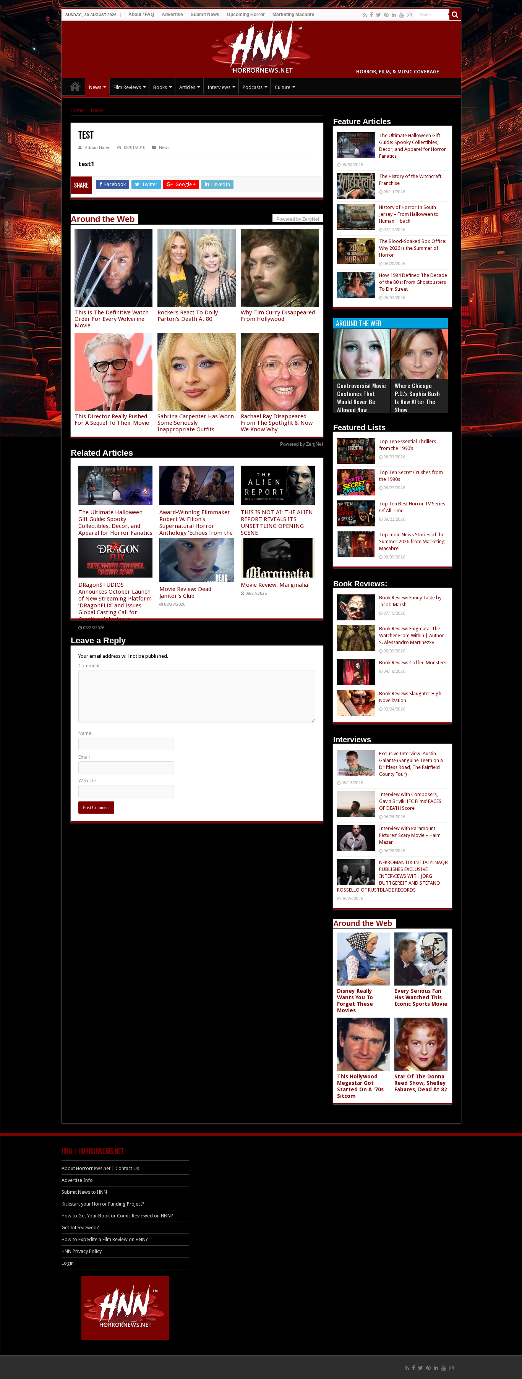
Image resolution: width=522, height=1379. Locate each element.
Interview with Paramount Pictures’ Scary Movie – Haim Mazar (410, 835)
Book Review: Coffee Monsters (412, 662)
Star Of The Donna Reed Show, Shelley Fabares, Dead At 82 (420, 1083)
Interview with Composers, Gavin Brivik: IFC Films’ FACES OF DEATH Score (410, 801)
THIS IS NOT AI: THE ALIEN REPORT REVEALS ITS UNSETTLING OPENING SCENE (277, 522)
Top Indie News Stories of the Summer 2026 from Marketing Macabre (412, 541)
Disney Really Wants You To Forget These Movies (355, 1000)
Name (84, 733)
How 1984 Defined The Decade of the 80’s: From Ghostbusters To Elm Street (413, 282)
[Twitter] (378, 14)
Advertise (172, 14)
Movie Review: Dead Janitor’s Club (185, 592)
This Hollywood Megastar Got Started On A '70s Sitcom (360, 1086)
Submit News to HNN (84, 1192)
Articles (187, 87)
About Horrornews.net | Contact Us (100, 1168)
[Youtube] (402, 14)
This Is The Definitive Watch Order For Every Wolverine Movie (112, 319)
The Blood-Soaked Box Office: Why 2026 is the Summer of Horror (412, 248)
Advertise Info (77, 1180)
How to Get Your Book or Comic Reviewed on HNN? (117, 1216)
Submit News (205, 14)
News (95, 87)
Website (87, 780)
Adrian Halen (97, 147)
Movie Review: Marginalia (274, 584)
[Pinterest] (386, 14)
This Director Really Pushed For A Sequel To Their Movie (112, 419)
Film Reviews (127, 87)
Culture (282, 87)
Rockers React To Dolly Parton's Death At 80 (187, 315)
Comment (89, 665)
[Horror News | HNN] (261, 48)
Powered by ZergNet (301, 444)
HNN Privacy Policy (82, 1251)
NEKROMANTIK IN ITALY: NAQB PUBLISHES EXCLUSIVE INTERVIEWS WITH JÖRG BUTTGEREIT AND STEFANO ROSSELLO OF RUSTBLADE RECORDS (392, 876)
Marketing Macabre (293, 14)
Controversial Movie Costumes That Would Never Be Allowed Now (361, 397)
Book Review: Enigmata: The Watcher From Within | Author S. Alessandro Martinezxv (411, 635)
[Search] (455, 14)
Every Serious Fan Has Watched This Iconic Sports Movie (420, 997)
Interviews (219, 87)
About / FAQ (141, 14)
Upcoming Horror (246, 14)
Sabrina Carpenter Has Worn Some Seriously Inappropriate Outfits (195, 423)
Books (160, 87)
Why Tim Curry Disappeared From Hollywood (278, 315)
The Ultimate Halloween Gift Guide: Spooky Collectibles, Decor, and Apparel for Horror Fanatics (115, 522)
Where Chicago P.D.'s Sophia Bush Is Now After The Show (417, 397)
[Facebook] (371, 14)
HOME (75, 86)
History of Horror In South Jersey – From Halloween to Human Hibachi (409, 214)
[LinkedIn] (394, 14)
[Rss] (365, 14)
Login (68, 1263)
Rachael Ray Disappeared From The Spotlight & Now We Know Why (277, 423)
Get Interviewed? (80, 1227)
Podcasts (253, 87)
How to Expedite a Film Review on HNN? (105, 1239)
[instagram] (409, 14)
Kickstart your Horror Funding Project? (103, 1204)
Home (77, 110)
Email (84, 757)
